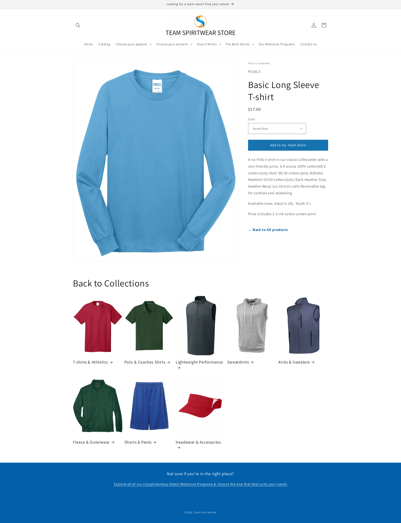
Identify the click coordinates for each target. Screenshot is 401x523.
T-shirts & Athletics (90, 362)
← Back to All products (268, 229)
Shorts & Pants (138, 442)
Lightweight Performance (199, 362)
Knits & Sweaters (294, 362)
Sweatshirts (238, 362)
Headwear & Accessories (198, 442)
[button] (78, 25)
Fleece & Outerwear (91, 442)
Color (251, 119)
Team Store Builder (205, 512)
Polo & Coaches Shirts (144, 362)
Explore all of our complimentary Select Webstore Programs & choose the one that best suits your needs (200, 484)
